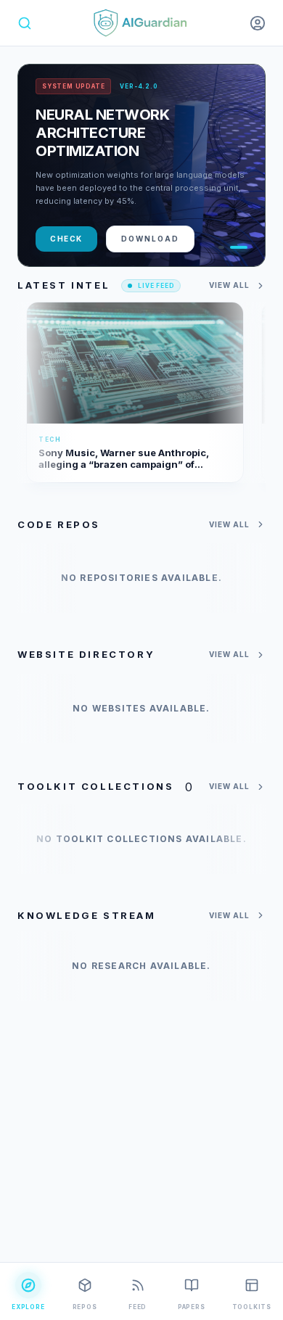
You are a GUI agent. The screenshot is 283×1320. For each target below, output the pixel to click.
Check (66, 238)
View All (229, 285)
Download (150, 238)
